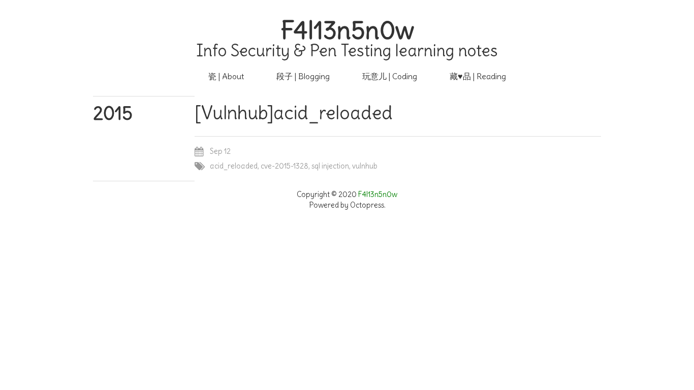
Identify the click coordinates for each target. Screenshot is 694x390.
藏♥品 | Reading (478, 76)
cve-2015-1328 (284, 166)
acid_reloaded (234, 166)
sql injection (330, 166)
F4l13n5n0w (347, 30)
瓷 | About (226, 76)
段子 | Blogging (303, 76)
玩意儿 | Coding (389, 76)
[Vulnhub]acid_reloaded (294, 113)
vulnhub (364, 166)
